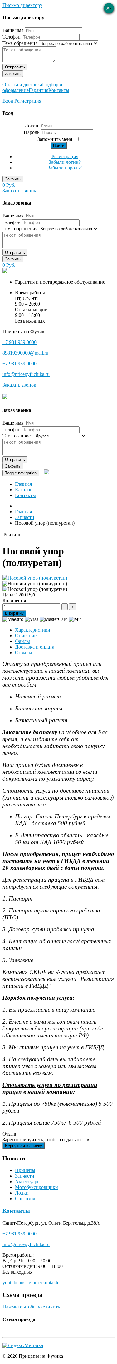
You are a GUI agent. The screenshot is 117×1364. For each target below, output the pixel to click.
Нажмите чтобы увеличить (31, 1306)
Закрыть (13, 73)
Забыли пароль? (65, 167)
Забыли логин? (65, 162)
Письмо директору (22, 5)
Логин (31, 125)
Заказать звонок (19, 190)
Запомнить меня (54, 139)
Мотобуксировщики (36, 1187)
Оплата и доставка (22, 84)
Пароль (32, 132)
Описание (26, 635)
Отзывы (23, 652)
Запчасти (24, 1176)
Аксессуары (28, 1181)
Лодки (22, 1193)
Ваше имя (12, 30)
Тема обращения (19, 43)
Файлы (22, 641)
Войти (58, 145)
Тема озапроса (17, 435)
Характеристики (32, 630)
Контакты (58, 90)
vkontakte (49, 1282)
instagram (29, 1282)
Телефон (11, 37)
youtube (10, 1282)
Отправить (15, 67)
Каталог (23, 489)
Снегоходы (27, 1198)
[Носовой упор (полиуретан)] (34, 577)
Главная (23, 484)
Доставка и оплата (34, 647)
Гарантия (38, 90)
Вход (7, 101)
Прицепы (25, 1170)
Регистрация (27, 101)
